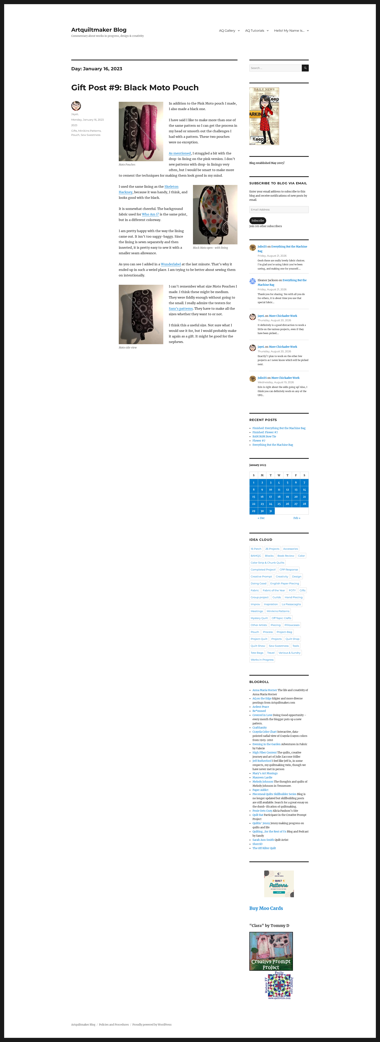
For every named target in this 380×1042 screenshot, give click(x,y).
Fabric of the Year (274, 590)
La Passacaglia (291, 604)
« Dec (261, 518)
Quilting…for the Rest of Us (269, 831)
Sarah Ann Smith (263, 840)
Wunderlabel (171, 264)
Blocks (269, 555)
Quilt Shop (292, 638)
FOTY (292, 590)
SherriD (257, 844)
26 (287, 504)
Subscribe (258, 220)
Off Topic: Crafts (281, 618)
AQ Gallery (227, 30)
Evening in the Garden (267, 744)
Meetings (257, 611)
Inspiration (271, 604)
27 (295, 504)
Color (301, 555)
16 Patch (256, 548)
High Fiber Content (265, 752)
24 (270, 504)
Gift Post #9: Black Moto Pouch (135, 87)
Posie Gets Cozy (262, 810)
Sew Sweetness (90, 134)
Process (268, 631)
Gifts (74, 130)
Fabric (255, 590)
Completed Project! (263, 569)
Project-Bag (284, 631)
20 (296, 496)
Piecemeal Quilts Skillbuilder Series (274, 794)
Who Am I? (150, 214)
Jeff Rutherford (262, 761)
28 (304, 504)
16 (262, 496)
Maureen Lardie (262, 777)
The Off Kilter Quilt (264, 848)
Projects (276, 638)
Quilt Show (258, 645)
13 (296, 489)
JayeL (75, 114)
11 (279, 489)
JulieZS (262, 246)
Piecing (276, 625)
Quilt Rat (258, 815)
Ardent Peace (261, 707)
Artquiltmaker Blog (99, 29)
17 (270, 496)
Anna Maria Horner (265, 690)
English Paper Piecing (284, 583)
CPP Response (289, 569)
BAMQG (256, 555)
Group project (260, 597)
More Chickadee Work (283, 316)
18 (279, 496)
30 (262, 511)
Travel (271, 652)
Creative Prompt (261, 576)
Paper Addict (260, 790)
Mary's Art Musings (265, 773)
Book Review (285, 555)
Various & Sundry (289, 652)
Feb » (297, 518)
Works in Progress (262, 659)
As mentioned (180, 153)
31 (270, 511)
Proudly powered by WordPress (152, 1024)
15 (253, 496)
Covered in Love (262, 715)
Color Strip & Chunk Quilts (267, 562)
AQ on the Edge (262, 698)
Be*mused (259, 711)
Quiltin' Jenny (261, 823)
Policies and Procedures (114, 1024)
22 (253, 504)
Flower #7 (259, 440)
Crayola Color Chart (265, 731)
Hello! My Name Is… (289, 30)
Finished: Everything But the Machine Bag (279, 428)
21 (304, 496)
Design (296, 576)
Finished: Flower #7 (265, 432)
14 (304, 489)
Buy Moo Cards (266, 908)
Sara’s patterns (181, 309)
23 (262, 504)
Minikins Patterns (89, 130)
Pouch (75, 134)
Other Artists (259, 625)
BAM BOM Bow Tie (264, 436)
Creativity (282, 576)
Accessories (290, 548)
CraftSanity (260, 727)
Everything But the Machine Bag (273, 445)
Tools (296, 645)
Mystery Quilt (259, 618)
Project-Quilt (259, 638)
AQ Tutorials (254, 30)
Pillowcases (292, 625)
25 (279, 504)
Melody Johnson (263, 781)
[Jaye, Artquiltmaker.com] (279, 116)
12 (287, 489)
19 (287, 496)
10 (270, 489)
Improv (255, 604)
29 (253, 511)
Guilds (277, 597)
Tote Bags (257, 652)
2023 (74, 125)
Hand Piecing (294, 597)
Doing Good (258, 583)
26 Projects (272, 548)
